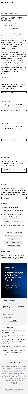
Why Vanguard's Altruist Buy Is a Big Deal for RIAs (13, 336)
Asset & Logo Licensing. (17, 258)
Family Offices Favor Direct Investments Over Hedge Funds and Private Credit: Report (13, 352)
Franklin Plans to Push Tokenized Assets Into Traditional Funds (13, 347)
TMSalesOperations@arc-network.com (15, 257)
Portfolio (4, 13)
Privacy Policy (18, 390)
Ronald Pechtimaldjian (12, 23)
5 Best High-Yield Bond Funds (12, 214)
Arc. (13, 389)
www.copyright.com (7, 255)
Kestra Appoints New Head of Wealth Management (12, 342)
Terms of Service (10, 390)
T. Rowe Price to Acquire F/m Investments (14, 339)
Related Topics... (9, 232)
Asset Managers (13, 13)
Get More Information (14, 292)
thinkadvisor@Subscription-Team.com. (14, 380)
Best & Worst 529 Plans (10, 216)
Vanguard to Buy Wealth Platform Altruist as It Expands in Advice (13, 331)
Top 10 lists (4, 207)
